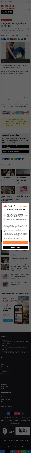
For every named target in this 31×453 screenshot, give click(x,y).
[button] (15, 223)
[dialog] (15, 226)
